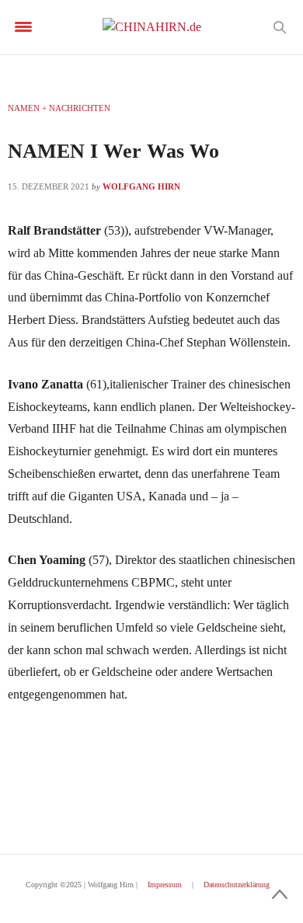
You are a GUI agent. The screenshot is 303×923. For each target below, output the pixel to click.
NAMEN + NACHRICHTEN (59, 108)
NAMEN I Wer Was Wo (113, 151)
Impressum (165, 884)
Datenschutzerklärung (237, 884)
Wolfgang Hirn (141, 186)
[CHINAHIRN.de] (152, 27)
